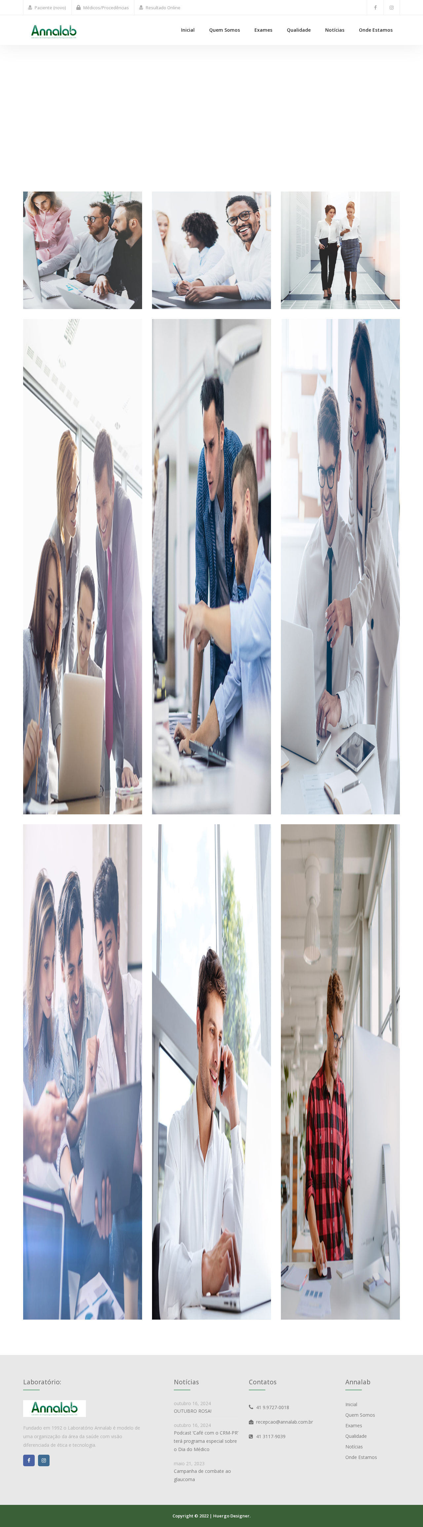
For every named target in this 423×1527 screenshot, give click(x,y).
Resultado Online (163, 8)
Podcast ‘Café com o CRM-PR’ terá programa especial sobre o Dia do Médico (206, 1441)
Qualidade (299, 30)
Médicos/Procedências (106, 8)
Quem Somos (224, 30)
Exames (263, 30)
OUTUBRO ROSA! (193, 1411)
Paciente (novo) (50, 8)
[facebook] (375, 7)
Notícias (334, 30)
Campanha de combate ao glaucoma (202, 1475)
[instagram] (392, 7)
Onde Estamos (376, 30)
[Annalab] (54, 31)
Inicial (188, 30)
